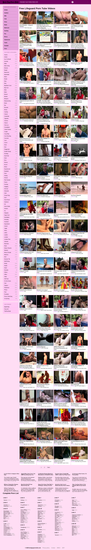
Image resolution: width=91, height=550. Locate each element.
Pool (10, 292)
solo (68, 350)
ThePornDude (7, 311)
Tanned (57, 535)
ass (66, 330)
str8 (65, 423)
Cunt (10, 140)
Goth (10, 193)
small (47, 406)
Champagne (7, 527)
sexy (66, 46)
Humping (10, 219)
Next (48, 467)
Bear (10, 81)
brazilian (65, 406)
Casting (10, 111)
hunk (87, 444)
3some (5, 500)
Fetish (81, 160)
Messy (5, 36)
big (70, 234)
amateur (50, 84)
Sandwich (57, 512)
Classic (10, 122)
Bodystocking (10, 100)
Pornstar (35, 65)
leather (32, 83)
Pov (5, 33)
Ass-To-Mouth (10, 59)
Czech (10, 142)
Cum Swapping (7, 535)
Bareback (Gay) (27, 121)
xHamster (22, 27)
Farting (10, 175)
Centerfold (10, 116)
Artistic (10, 57)
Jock (88, 310)
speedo (48, 273)
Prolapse (57, 500)
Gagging (10, 186)
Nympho (10, 270)
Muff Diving (10, 261)
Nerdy (10, 263)
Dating (22, 500)
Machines (10, 243)
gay (31, 27)
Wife (5, 15)
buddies (68, 27)
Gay (53, 29)
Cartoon (43, 46)
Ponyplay (40, 540)
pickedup (33, 103)
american (33, 462)
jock (30, 103)
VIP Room (74, 518)
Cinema (10, 120)
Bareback (43, 29)
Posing (39, 542)
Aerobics (6, 505)
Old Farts (10, 278)
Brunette (10, 107)
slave (85, 368)
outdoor (68, 103)
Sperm (56, 527)
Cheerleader (7, 528)
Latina (10, 232)
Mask (10, 245)
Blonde (10, 96)
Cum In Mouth (7, 533)
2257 (63, 547)
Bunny (10, 109)
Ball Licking (10, 65)
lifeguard (53, 368)
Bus (5, 518)
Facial (22, 511)
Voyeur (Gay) (61, 139)
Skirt (56, 521)
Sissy (5, 21)
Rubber (57, 507)
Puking (56, 501)
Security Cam (58, 514)
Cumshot (10, 138)
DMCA (58, 547)
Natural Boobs (41, 523)
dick (50, 406)
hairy (51, 103)
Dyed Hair (10, 155)
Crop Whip (10, 133)
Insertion (40, 500)
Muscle (31, 65)
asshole (27, 406)
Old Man (40, 529)
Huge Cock (10, 215)
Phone (10, 289)
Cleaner (6, 530)
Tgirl (73, 500)
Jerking (39, 506)
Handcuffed (24, 533)
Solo (56, 525)
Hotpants (10, 212)
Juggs (10, 228)
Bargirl (10, 70)
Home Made (10, 206)
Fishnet (10, 177)
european (45, 160)
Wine (73, 532)
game (51, 46)
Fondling (23, 518)
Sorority (57, 526)
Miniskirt (40, 518)
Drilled (6, 9)
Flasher (23, 516)
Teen (59, 160)
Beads (10, 79)
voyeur (64, 462)
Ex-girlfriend (24, 505)
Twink (5, 42)
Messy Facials (10, 252)
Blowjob (50, 29)
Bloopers (10, 98)
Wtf (73, 535)
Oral (10, 283)
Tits (73, 502)
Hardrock (10, 202)
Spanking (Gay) (62, 121)
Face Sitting (24, 509)
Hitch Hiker (23, 536)
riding (85, 48)
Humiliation (10, 217)
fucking (63, 46)
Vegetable (74, 516)
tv (80, 291)
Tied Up (74, 501)
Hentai (22, 534)
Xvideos (55, 27)
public (61, 462)
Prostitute (10, 294)
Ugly (73, 510)
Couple (10, 131)
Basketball (10, 74)
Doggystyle (10, 149)
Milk (39, 517)
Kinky (10, 230)
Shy (56, 518)
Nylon (10, 267)
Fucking (10, 184)
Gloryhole (10, 191)
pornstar (31, 406)
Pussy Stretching (10, 296)
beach (44, 273)
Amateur (62, 160)
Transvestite (75, 505)
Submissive (7, 39)
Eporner (73, 29)
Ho (10, 210)
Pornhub (39, 29)
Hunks (50, 234)
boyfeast (65, 350)
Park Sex (40, 537)
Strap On (57, 529)
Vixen (73, 520)
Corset (5, 531)
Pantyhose (10, 287)
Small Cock (58, 522)
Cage (5, 523)
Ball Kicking (7, 512)
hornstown (47, 46)
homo (67, 462)
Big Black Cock (10, 85)
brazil (68, 406)
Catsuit (10, 114)
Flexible (23, 517)
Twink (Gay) (27, 27)
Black (5, 24)
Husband (10, 221)
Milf (39, 514)
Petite (39, 538)
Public (33, 217)
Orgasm (10, 285)
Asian (42, 253)
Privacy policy (46, 547)
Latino (84, 217)
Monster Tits (10, 259)
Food (22, 520)
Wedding (74, 527)
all (33, 444)
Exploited (10, 171)
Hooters (10, 208)
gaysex (27, 103)
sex (60, 46)
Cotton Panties (10, 129)
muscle (78, 64)
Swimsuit (57, 530)
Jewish (10, 226)
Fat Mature (23, 512)
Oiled (10, 276)
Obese (10, 272)
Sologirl (57, 523)
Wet (73, 528)
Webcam (74, 526)
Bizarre (10, 94)
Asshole (10, 61)
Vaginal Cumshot (76, 514)
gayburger (87, 406)
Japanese (40, 505)
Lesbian (10, 237)
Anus (5, 48)
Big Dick (25, 423)
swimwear (52, 273)
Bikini (10, 92)
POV (78, 385)
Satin (56, 513)
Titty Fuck (74, 504)
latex (35, 83)
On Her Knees (10, 281)
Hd (10, 204)
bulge (86, 291)
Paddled (40, 534)
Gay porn (6, 309)
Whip (73, 530)
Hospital (23, 537)
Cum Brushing (10, 136)
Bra (10, 105)
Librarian (10, 241)
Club (5, 18)
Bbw (5, 514)
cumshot (64, 217)
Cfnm (5, 526)
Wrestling (74, 533)
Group (51, 67)
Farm (10, 173)
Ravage (57, 506)
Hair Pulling (24, 532)
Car (4, 524)
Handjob (6, 45)
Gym (10, 197)
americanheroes (87, 461)
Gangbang (23, 527)
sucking (69, 46)
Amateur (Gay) (61, 65)
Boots (10, 103)
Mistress (10, 254)
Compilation (10, 127)
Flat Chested (10, 180)
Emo (10, 160)
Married (40, 512)
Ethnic (10, 166)
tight (80, 385)
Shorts (56, 517)
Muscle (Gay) (44, 141)
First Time (23, 513)
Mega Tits (40, 513)
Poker (39, 539)
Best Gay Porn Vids (11, 2)
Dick (10, 147)
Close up (10, 125)
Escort (10, 164)
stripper (83, 385)
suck (34, 406)
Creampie (87, 160)
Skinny (56, 520)
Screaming (10, 298)
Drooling (10, 153)
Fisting (22, 514)
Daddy (27, 65)
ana (48, 387)
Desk (10, 144)
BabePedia (6, 306)
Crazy (5, 532)
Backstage (6, 511)
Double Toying (10, 151)
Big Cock (10, 87)
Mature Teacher (10, 248)
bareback (45, 387)
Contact (53, 547)
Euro (25, 65)
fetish (82, 368)
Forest (10, 182)
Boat (5, 517)
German (10, 188)
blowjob (33, 48)
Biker (10, 89)
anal (61, 27)
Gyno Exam (10, 199)
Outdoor (6, 12)
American (6, 506)
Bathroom (6, 27)
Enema (10, 162)
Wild (73, 531)
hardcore (64, 27)
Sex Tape (57, 516)
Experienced (10, 169)
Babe (10, 63)
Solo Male (26, 83)
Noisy (39, 524)
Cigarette (10, 118)
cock (52, 160)
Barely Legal (7, 513)
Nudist (10, 265)
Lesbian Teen (10, 239)
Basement (10, 72)
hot (45, 103)
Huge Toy (23, 538)
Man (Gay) (78, 177)
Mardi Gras (40, 511)
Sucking (6, 30)
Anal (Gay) (43, 123)
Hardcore (66, 160)
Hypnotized (10, 223)
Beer (10, 83)
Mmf (10, 256)
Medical (10, 250)
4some (10, 54)
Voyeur (73, 521)
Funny (22, 522)
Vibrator (74, 517)
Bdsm (10, 76)
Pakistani (40, 535)
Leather (10, 234)
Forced (22, 521)
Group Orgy (10, 195)
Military (39, 516)
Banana (10, 68)
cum (67, 217)
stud (85, 444)
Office (10, 274)
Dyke (10, 158)
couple (86, 385)
